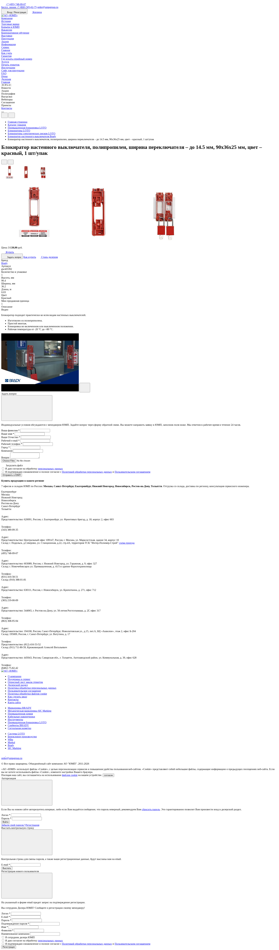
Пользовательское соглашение (24, 690)
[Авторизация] (4, 115)
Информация (8, 44)
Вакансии (6, 30)
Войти (5, 822)
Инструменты (15, 719)
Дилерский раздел (18, 685)
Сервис (5, 47)
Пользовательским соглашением (132, 471)
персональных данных (50, 468)
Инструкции (8, 67)
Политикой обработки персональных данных (87, 471)
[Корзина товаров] (17, 116)
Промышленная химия (20, 713)
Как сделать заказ (17, 696)
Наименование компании (15, 933)
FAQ (3, 73)
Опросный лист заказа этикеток (25, 682)
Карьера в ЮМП (10, 27)
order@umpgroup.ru (47, 7)
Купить (9, 252)
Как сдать (6, 53)
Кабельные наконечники (21, 716)
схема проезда (126, 543)
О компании (14, 676)
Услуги (5, 61)
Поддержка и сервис (19, 679)
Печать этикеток (10, 64)
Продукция (7, 38)
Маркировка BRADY (19, 708)
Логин (5, 815)
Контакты (6, 108)
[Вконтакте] (8, 755)
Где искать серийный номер (16, 59)
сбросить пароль (151, 809)
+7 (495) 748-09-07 (16, 4)
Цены (4, 76)
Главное (5, 50)
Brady (4, 263)
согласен (108, 775)
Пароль (6, 818)
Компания (6, 18)
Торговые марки (10, 24)
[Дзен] (3, 755)
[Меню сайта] (11, 115)
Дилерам (6, 79)
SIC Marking (14, 748)
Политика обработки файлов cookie (27, 693)
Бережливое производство (22, 736)
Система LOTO (16, 733)
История (6, 21)
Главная (5, 82)
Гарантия (6, 56)
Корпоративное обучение (15, 32)
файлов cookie (70, 775)
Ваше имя (7, 433)
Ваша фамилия (10, 430)
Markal (11, 742)
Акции (5, 41)
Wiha (10, 739)
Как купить (29, 257)
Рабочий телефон (11, 444)
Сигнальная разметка (19, 728)
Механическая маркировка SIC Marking (29, 710)
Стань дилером (49, 257)
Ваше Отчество (10, 437)
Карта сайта (14, 702)
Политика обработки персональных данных (32, 688)
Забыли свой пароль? (13, 825)
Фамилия (7, 930)
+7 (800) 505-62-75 (19, 7)
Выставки (6, 35)
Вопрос (5, 457)
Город (5, 447)
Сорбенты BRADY (18, 725)
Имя (4, 927)
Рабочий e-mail (10, 440)
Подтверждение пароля (15, 923)
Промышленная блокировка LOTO (27, 722)
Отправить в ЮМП (12, 475)
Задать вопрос (13, 257)
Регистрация (32, 825)
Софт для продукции (12, 70)
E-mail (5, 864)
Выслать (7, 868)
